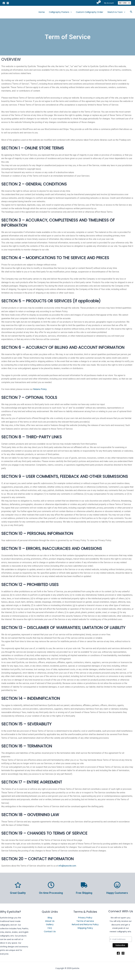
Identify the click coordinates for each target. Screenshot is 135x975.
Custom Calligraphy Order (89, 12)
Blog (50, 917)
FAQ (50, 928)
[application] (70, 12)
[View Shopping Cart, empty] (97, 3)
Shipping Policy (85, 928)
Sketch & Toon (115, 12)
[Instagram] (8, 3)
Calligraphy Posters (59, 12)
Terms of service (85, 921)
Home (41, 12)
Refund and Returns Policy (85, 924)
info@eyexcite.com (67, 865)
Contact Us (50, 931)
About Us (49, 921)
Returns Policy (40, 389)
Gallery (50, 924)
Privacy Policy (85, 917)
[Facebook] (4, 3)
